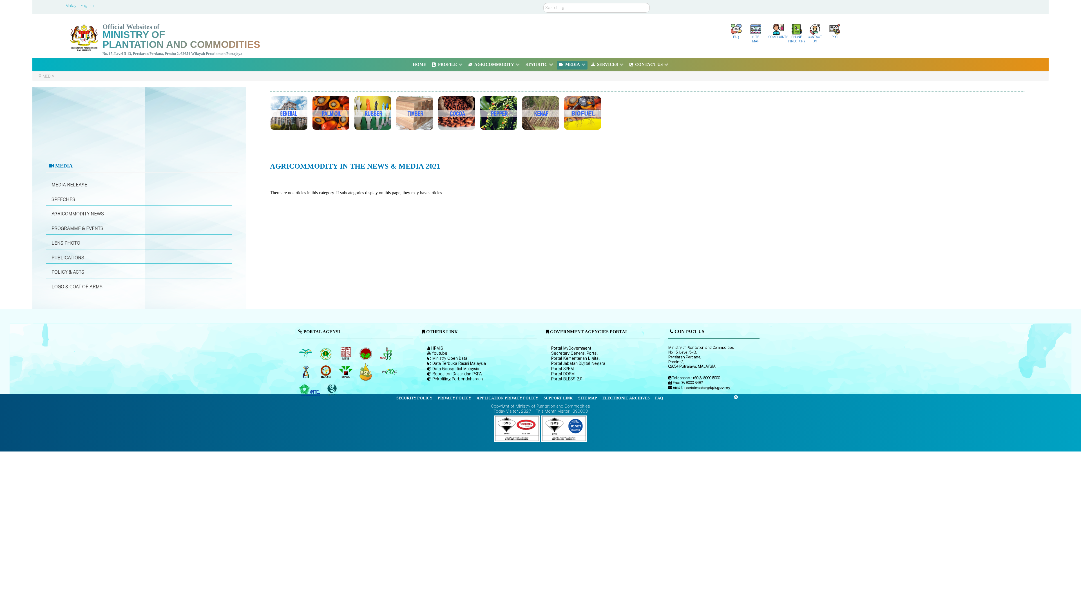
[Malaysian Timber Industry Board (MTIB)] (346, 353)
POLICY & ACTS (68, 272)
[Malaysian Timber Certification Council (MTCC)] (332, 390)
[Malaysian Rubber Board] (326, 353)
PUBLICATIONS (68, 257)
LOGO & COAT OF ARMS (77, 286)
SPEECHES (63, 199)
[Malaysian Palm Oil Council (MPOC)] (346, 372)
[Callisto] (517, 428)
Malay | (72, 5)
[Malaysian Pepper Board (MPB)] (386, 353)
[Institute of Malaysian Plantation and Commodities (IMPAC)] (326, 372)
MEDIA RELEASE (69, 184)
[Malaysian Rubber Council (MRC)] (389, 372)
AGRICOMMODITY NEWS (78, 213)
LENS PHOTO (66, 243)
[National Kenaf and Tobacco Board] (306, 372)
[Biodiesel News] (619, 111)
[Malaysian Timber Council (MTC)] (310, 390)
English (87, 5)
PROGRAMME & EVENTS (77, 228)
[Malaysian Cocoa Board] (366, 353)
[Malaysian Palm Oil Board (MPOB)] (306, 353)
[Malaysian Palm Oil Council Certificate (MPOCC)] (366, 371)
